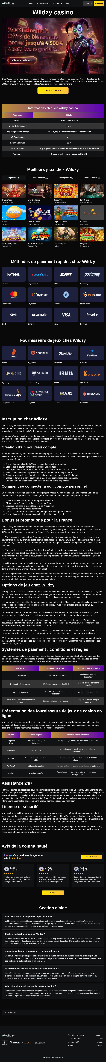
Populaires (12, 178)
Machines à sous (90, 178)
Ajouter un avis (91, 857)
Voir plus (53, 893)
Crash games (64, 178)
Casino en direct (38, 178)
